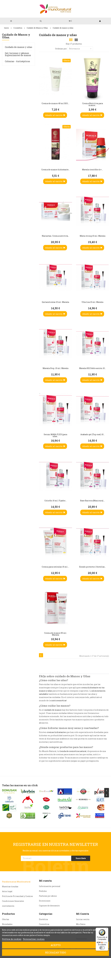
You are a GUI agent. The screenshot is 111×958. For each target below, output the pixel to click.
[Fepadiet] (46, 815)
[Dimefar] (28, 815)
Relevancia (74, 48)
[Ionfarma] (65, 815)
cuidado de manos (52, 710)
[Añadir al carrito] (41, 95)
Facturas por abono (48, 896)
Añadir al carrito (54, 115)
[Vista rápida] (41, 82)
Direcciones (44, 900)
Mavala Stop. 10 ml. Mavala (55, 368)
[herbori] (65, 807)
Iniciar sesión (82, 919)
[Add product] (41, 89)
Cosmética (44, 924)
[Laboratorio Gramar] (83, 807)
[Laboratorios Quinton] (102, 799)
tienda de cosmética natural (73, 751)
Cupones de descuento (49, 905)
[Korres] (83, 799)
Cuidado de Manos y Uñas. (16, 36)
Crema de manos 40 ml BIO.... (55, 103)
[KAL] (83, 791)
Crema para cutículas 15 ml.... (55, 566)
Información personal (49, 886)
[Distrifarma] (46, 791)
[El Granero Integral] (46, 799)
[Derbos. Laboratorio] (28, 791)
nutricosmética (58, 700)
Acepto (56, 945)
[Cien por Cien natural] (9, 807)
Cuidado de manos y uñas (18, 47)
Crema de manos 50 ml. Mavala (55, 634)
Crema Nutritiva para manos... (92, 104)
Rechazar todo (55, 952)
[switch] (102, 947)
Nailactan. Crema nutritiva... (55, 236)
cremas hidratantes (56, 732)
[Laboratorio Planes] (102, 791)
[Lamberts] (102, 815)
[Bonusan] (9, 791)
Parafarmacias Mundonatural (16, 881)
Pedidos (43, 891)
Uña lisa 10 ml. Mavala (92, 302)
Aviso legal (7, 891)
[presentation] (106, 790)
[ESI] (46, 807)
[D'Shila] (9, 815)
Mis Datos (80, 924)
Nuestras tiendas (10, 886)
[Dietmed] (28, 807)
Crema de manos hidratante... (55, 169)
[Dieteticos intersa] (28, 799)
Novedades (7, 924)
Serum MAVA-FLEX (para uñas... (55, 435)
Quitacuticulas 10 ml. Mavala (55, 302)
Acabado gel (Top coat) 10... (92, 434)
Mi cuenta (45, 880)
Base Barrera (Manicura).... (92, 500)
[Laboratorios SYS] (102, 807)
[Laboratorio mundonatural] (83, 815)
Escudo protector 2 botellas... (92, 566)
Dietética (43, 919)
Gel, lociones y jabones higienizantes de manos (18, 54)
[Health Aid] (65, 799)
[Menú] (106, 929)
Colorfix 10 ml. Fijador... (55, 500)
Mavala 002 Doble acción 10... (92, 368)
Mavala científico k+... (92, 169)
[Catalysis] (9, 799)
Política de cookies (11, 939)
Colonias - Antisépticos (17, 61)
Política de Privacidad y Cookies (17, 896)
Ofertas (5, 919)
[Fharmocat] (65, 791)
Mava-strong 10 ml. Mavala (92, 236)
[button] (70, 21)
